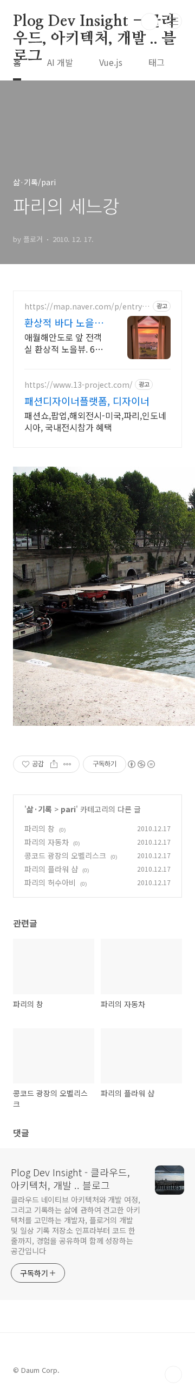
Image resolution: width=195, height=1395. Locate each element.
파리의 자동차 (46, 842)
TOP (173, 1374)
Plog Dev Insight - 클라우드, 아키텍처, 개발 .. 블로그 (95, 22)
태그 (156, 62)
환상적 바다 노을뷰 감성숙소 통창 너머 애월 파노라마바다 (63, 322)
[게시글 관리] (67, 764)
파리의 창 (39, 828)
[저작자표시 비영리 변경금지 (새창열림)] (140, 764)
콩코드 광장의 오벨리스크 (65, 855)
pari (68, 809)
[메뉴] (174, 21)
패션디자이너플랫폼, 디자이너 (87, 400)
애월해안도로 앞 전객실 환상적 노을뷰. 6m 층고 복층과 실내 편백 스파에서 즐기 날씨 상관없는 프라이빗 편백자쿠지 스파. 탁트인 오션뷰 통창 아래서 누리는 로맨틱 (64, 343)
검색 (149, 22)
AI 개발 (60, 62)
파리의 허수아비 (50, 882)
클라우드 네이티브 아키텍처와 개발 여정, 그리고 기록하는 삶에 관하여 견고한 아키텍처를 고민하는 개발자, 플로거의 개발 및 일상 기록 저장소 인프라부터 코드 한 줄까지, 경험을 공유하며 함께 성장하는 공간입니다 (75, 1225)
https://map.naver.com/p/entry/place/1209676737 (87, 306)
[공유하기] (54, 764)
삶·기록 (39, 809)
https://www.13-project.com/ (78, 384)
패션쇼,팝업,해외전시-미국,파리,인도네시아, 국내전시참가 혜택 (95, 421)
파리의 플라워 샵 (51, 869)
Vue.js (110, 62)
